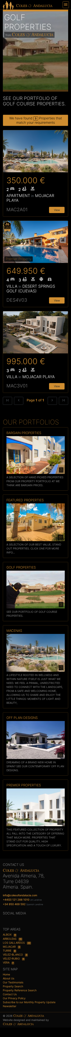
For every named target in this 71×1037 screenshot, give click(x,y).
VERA (6, 962)
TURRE (7, 950)
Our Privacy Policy (14, 998)
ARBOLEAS (10, 938)
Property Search (13, 986)
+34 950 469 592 (14, 904)
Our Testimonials (13, 982)
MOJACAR (9, 946)
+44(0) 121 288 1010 (16, 899)
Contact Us (10, 994)
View (57, 210)
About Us (8, 978)
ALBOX (7, 934)
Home (6, 974)
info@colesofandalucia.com (20, 895)
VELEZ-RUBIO (12, 958)
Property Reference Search (20, 990)
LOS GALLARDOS (14, 942)
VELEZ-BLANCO (13, 954)
